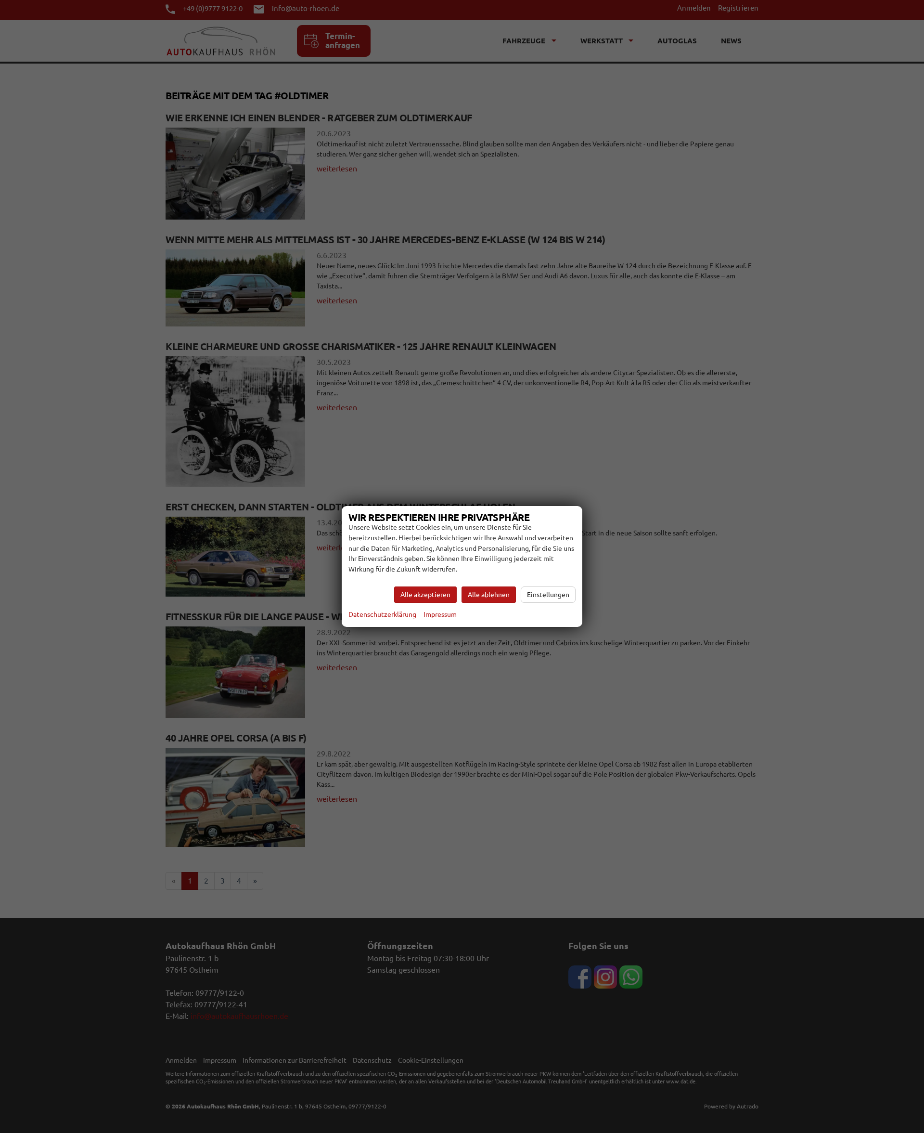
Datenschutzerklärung (382, 614)
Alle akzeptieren (425, 595)
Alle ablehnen (489, 595)
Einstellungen (548, 595)
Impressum (440, 614)
